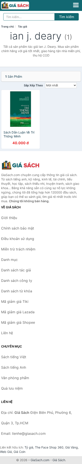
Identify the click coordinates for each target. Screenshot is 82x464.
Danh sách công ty (16, 280)
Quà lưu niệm (12, 388)
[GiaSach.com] (20, 5)
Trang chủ (7, 26)
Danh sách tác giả (16, 270)
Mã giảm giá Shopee (18, 322)
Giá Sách (58, 460)
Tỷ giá (28, 447)
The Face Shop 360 (49, 447)
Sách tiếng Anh (13, 367)
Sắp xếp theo (33, 85)
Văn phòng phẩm (15, 378)
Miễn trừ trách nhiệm (18, 249)
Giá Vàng (71, 447)
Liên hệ (7, 333)
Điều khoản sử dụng (17, 238)
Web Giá (6, 452)
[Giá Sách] (23, 165)
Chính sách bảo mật (17, 228)
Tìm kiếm (66, 17)
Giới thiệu (9, 218)
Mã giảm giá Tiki (14, 301)
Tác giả (22, 26)
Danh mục (9, 259)
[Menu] (76, 5)
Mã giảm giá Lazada (18, 312)
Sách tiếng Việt (13, 357)
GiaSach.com (40, 460)
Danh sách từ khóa (16, 291)
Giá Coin (19, 452)
